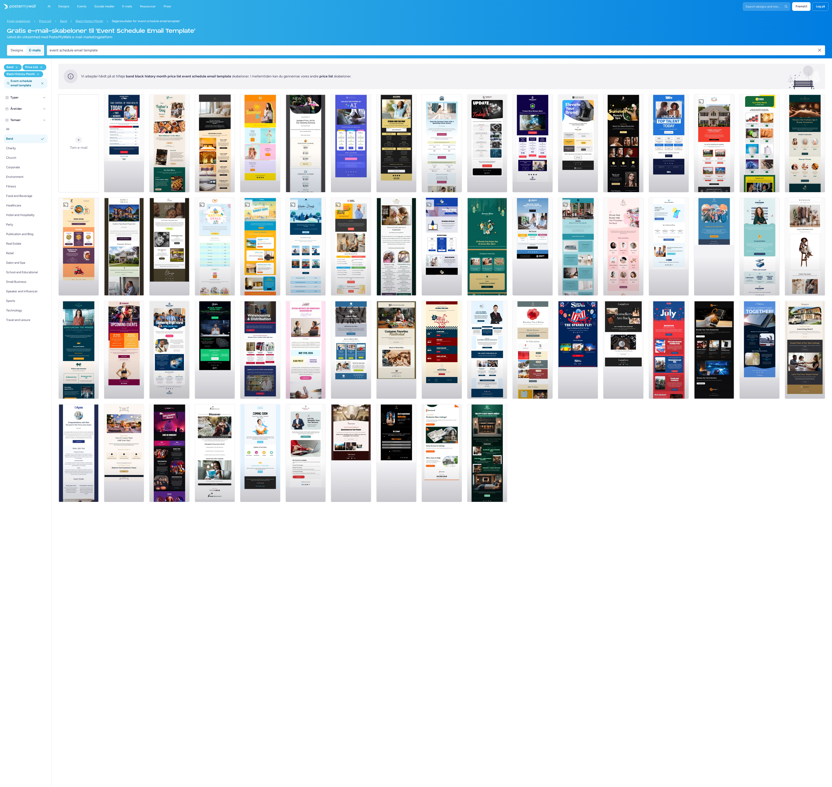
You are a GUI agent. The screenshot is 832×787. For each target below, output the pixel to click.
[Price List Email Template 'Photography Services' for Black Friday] (169, 247)
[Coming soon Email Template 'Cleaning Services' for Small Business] (260, 453)
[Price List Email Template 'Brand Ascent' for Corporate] (578, 143)
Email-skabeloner (18, 21)
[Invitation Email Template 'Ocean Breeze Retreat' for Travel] (215, 453)
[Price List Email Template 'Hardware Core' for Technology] (487, 143)
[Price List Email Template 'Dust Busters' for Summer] (442, 143)
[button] (44, 97)
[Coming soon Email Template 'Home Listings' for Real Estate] (442, 453)
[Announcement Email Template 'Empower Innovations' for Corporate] (759, 247)
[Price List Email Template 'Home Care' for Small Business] (396, 247)
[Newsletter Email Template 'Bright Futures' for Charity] (169, 350)
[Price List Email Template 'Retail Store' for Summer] (260, 143)
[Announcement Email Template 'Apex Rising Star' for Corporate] (78, 453)
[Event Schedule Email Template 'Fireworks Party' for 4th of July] (669, 350)
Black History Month (89, 21)
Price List (45, 21)
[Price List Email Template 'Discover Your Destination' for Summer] (260, 247)
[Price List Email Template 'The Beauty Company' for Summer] (623, 143)
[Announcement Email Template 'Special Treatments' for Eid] (487, 247)
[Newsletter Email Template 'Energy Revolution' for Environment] (759, 350)
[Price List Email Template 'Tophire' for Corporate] (669, 143)
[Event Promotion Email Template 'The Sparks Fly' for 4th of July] (578, 350)
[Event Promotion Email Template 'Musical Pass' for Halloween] (169, 453)
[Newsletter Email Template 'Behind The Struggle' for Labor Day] (351, 350)
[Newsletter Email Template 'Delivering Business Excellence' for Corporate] (487, 350)
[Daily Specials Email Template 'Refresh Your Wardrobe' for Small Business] (805, 247)
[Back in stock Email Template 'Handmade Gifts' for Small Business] (396, 350)
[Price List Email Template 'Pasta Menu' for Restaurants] (78, 247)
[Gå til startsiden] (18, 6)
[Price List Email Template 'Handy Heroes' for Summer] (351, 247)
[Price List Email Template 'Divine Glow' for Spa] (623, 247)
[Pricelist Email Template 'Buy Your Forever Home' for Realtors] (714, 143)
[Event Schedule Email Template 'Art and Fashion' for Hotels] (487, 453)
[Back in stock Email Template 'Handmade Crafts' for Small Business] (623, 350)
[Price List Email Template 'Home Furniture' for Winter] (578, 247)
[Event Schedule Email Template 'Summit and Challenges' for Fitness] (124, 350)
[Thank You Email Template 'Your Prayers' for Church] (351, 453)
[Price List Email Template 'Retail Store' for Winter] (306, 247)
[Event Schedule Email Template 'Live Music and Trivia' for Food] (442, 350)
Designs (17, 50)
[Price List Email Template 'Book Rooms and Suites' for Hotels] (215, 143)
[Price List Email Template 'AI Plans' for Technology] (351, 143)
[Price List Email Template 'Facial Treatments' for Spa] (805, 143)
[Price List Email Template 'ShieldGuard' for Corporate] (532, 143)
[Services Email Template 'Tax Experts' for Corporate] (306, 453)
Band (63, 21)
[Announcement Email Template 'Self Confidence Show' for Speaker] (396, 453)
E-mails (35, 50)
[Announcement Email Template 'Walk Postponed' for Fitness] (714, 247)
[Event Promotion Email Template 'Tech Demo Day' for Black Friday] (215, 350)
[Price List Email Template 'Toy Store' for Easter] (215, 247)
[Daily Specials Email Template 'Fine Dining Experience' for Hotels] (124, 453)
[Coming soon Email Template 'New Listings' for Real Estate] (805, 350)
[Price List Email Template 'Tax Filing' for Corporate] (669, 247)
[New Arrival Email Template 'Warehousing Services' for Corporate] (260, 350)
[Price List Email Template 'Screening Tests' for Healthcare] (124, 143)
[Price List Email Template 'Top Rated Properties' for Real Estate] (124, 247)
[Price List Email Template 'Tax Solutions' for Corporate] (396, 143)
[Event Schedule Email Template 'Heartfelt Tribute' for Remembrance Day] (532, 350)
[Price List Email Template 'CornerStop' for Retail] (759, 143)
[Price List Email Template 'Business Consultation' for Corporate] (442, 247)
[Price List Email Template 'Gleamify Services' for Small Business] (306, 143)
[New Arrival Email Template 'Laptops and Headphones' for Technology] (714, 350)
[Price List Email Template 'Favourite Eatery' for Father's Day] (169, 143)
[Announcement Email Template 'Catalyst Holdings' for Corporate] (78, 350)
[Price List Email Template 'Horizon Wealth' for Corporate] (532, 247)
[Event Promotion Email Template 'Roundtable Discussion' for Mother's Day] (306, 350)
